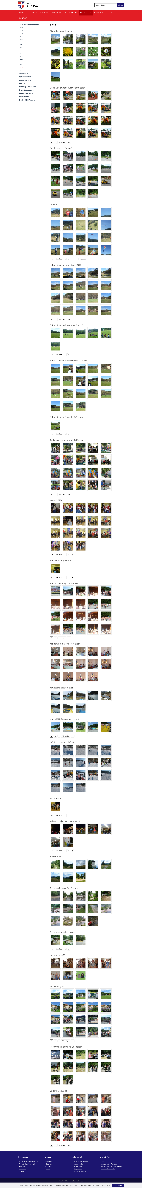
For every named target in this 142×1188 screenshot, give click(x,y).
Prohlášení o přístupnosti (27, 1164)
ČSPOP (103, 1161)
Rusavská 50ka (78, 1164)
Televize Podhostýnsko (81, 1161)
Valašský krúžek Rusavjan (109, 1164)
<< (52, 259)
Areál (48, 1169)
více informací (80, 1185)
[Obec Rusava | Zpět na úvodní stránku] (21, 5)
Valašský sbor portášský (108, 1169)
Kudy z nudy (78, 1169)
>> (69, 142)
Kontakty (22, 1171)
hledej (121, 5)
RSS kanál (22, 1166)
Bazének (49, 1164)
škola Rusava (78, 1166)
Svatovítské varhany (80, 1171)
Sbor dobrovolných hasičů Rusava (111, 1166)
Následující (62, 142)
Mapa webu (22, 1169)
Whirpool (49, 1161)
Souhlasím (118, 1185)
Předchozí (59, 259)
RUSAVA (32, 5)
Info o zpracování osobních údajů (29, 1161)
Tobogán (49, 1166)
